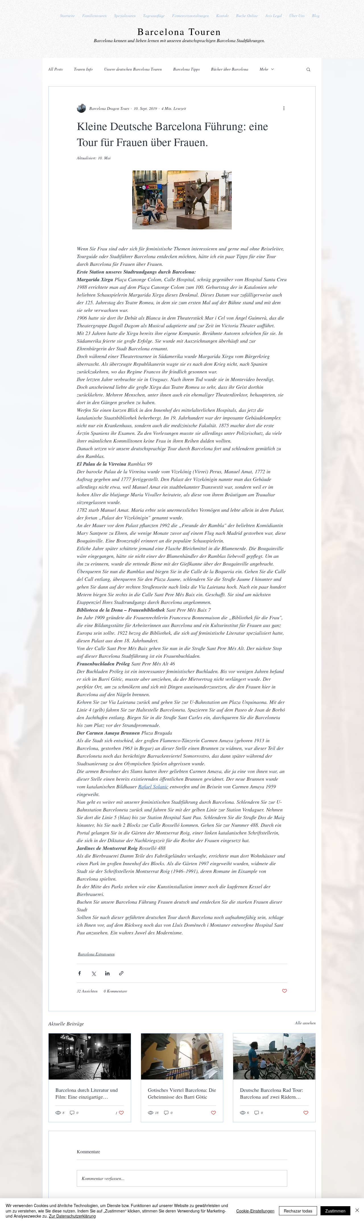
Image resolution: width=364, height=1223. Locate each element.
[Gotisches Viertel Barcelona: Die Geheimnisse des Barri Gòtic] (182, 1056)
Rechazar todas (298, 1211)
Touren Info (83, 69)
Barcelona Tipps (186, 69)
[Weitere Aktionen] (283, 108)
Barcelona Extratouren (96, 954)
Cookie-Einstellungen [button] (255, 1211)
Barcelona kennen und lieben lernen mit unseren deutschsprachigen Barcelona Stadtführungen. (179, 40)
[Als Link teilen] (121, 973)
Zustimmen (335, 1211)
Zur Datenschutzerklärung (72, 1216)
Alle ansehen (305, 1022)
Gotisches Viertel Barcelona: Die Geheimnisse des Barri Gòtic (182, 1093)
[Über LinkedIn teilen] (107, 973)
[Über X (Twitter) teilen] (93, 973)
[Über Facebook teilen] (79, 973)
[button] (308, 69)
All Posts (55, 69)
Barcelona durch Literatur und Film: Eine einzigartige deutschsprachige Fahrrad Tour (87, 1093)
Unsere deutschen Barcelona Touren (133, 69)
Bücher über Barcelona (229, 69)
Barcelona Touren (179, 31)
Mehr (264, 69)
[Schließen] (357, 1210)
